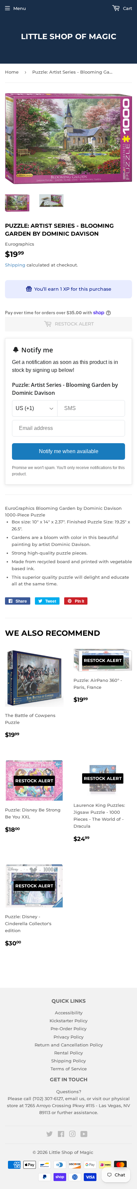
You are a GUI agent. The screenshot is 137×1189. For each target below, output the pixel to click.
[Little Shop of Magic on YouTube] (83, 1135)
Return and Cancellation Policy (69, 1044)
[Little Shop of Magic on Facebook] (61, 1135)
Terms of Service (69, 1068)
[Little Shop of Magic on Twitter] (49, 1135)
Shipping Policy (68, 1060)
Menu (19, 8)
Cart (127, 8)
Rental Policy (68, 1052)
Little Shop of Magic (68, 36)
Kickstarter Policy (68, 1020)
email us (74, 1098)
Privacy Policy (68, 1037)
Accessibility (68, 1012)
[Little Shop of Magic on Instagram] (72, 1135)
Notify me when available (68, 451)
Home (12, 72)
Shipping (15, 265)
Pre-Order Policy (68, 1028)
